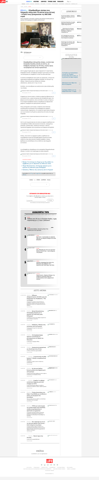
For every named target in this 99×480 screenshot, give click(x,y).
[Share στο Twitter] (55, 93)
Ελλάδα (23, 3)
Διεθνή (27, 3)
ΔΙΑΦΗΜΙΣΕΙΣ (52, 467)
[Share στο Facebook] (53, 93)
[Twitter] (54, 46)
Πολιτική (32, 3)
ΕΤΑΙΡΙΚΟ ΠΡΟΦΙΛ (61, 467)
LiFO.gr (31, 173)
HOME (22, 6)
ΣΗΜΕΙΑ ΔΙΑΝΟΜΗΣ (71, 468)
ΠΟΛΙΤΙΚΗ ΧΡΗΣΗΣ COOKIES (59, 468)
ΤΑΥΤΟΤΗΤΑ (29, 467)
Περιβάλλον (67, 3)
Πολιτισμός (43, 3)
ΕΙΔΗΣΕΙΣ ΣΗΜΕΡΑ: (27, 159)
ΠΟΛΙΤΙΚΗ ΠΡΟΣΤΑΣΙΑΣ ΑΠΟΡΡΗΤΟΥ (43, 202)
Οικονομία (37, 3)
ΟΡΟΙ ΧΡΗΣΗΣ (32, 202)
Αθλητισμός (61, 3)
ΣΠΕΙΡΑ (38, 179)
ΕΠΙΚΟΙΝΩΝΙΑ (37, 467)
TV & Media (48, 3)
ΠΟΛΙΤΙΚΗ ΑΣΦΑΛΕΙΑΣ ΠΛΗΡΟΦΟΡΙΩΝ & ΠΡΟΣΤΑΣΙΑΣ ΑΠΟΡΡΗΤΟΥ (37, 468)
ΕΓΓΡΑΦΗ (50, 200)
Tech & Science (55, 3)
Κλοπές (48, 179)
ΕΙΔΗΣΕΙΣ (25, 6)
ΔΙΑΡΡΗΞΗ (43, 179)
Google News (38, 173)
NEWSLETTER (44, 467)
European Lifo (74, 3)
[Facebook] (52, 46)
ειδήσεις (24, 174)
